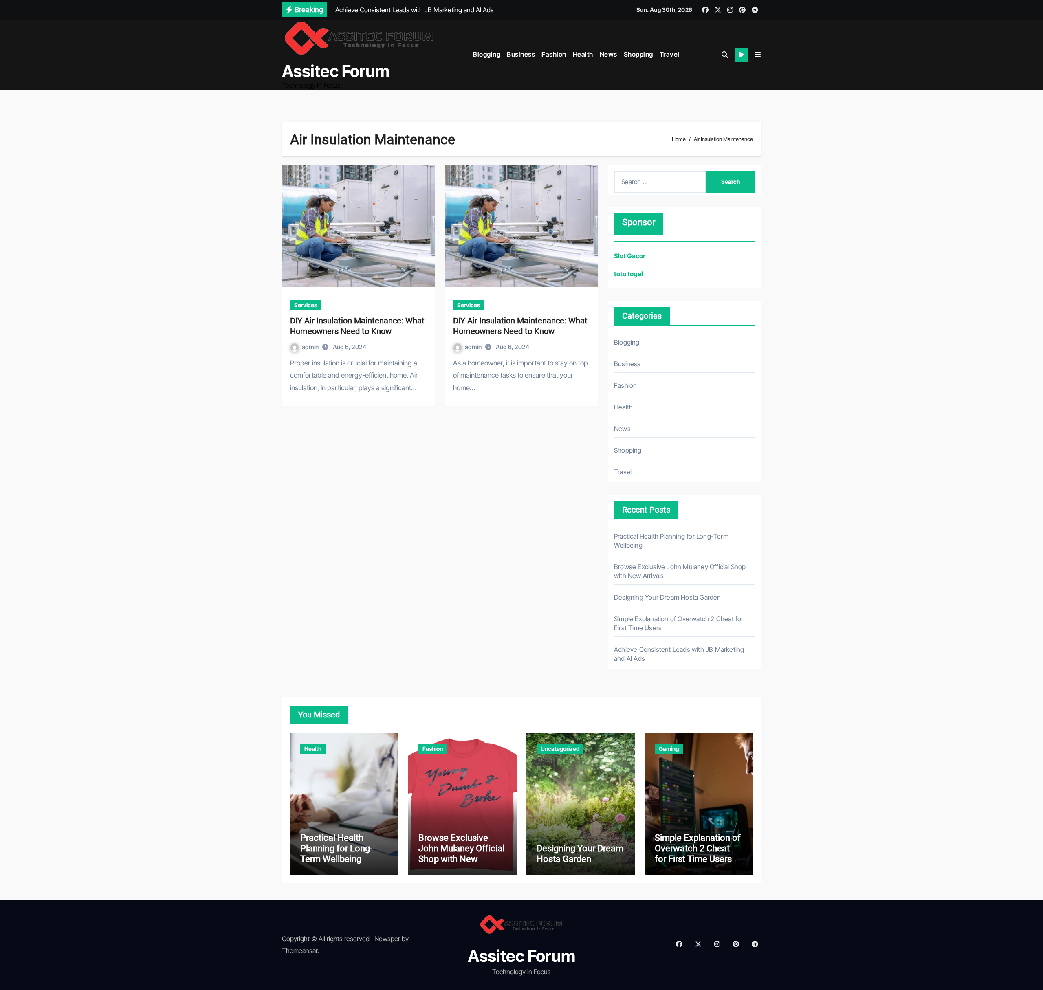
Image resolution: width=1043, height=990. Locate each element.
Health (583, 54)
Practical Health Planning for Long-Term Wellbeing (336, 849)
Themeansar (299, 950)
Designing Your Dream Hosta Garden (667, 597)
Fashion (553, 54)
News (608, 54)
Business (521, 54)
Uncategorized (560, 748)
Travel (670, 54)
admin (311, 347)
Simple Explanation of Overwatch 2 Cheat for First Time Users (698, 849)
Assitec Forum (335, 71)
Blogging (486, 54)
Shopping (638, 54)
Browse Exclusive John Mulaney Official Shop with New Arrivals (461, 854)
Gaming (669, 748)
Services (305, 304)
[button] (758, 54)
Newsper (387, 939)
